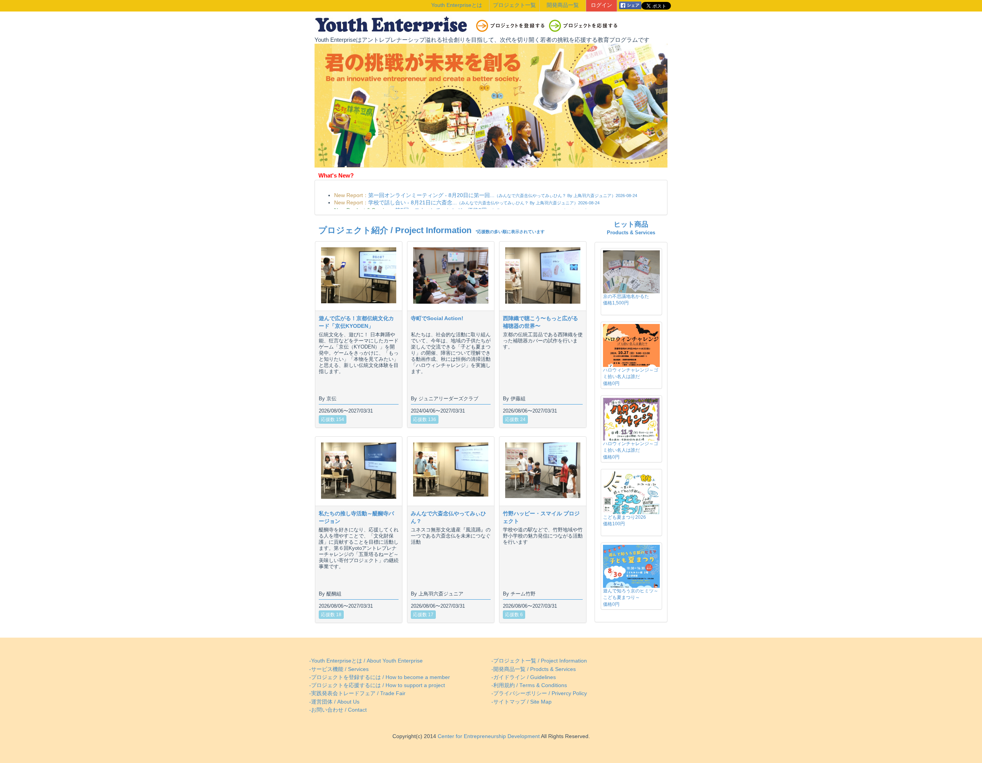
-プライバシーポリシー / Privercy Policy (539, 693)
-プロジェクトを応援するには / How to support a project (377, 685)
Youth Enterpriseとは (456, 5)
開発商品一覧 (563, 5)
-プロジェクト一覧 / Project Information (539, 661)
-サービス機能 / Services (339, 669)
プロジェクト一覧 (514, 5)
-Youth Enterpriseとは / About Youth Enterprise (366, 661)
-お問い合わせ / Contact (338, 710)
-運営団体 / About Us (334, 702)
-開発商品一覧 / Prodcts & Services (533, 669)
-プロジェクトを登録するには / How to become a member (379, 677)
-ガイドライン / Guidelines (523, 677)
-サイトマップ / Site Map (521, 702)
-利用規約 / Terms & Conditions (529, 685)
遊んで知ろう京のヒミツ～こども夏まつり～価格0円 (630, 597)
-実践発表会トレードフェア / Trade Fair (357, 693)
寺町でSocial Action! (437, 318)
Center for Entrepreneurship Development (488, 736)
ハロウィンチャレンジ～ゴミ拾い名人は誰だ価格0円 (630, 376)
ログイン (601, 5)
